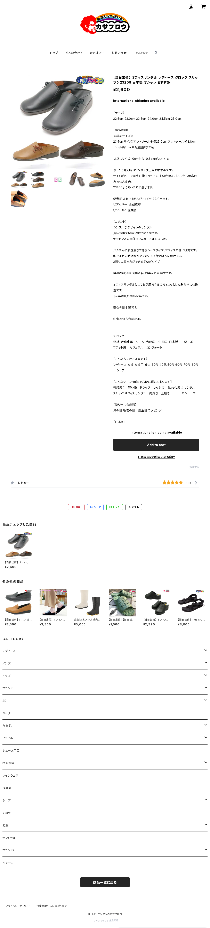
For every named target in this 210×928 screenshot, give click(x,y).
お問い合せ (119, 53)
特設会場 (8, 763)
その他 (6, 813)
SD (4, 700)
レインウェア (10, 775)
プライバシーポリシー (18, 905)
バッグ (6, 713)
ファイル (7, 738)
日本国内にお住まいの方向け (156, 457)
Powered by (100, 920)
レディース (9, 651)
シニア (6, 800)
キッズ (6, 676)
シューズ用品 (11, 750)
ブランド (7, 688)
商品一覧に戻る (105, 882)
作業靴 (6, 725)
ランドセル (9, 838)
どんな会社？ (73, 53)
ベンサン (8, 862)
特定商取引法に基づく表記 (52, 905)
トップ (54, 53)
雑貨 (5, 825)
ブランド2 (8, 850)
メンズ (6, 663)
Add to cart (156, 445)
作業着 (6, 788)
